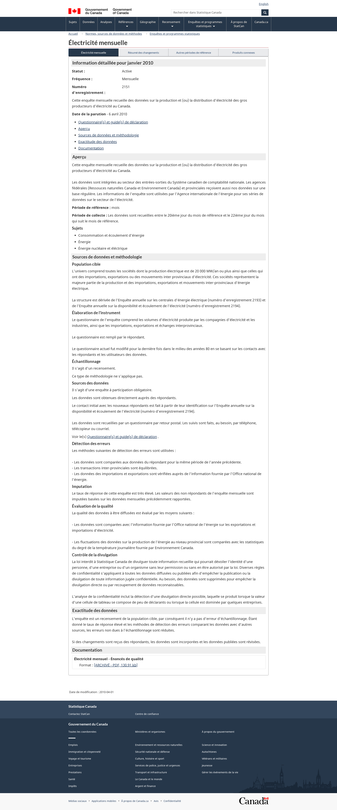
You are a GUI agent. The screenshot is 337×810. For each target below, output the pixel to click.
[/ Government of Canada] (100, 11)
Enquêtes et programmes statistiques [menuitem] (205, 24)
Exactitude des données (97, 141)
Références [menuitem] (125, 22)
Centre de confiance (147, 714)
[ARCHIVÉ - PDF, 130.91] (116, 665)
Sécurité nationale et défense (152, 751)
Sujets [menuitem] (73, 22)
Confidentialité (172, 801)
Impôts (72, 786)
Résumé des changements (143, 52)
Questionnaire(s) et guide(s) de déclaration (113, 122)
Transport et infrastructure (151, 772)
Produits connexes (243, 52)
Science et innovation (214, 745)
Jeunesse (207, 765)
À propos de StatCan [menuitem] (239, 24)
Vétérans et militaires (214, 758)
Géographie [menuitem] (148, 22)
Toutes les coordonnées (82, 731)
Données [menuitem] (89, 22)
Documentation (91, 148)
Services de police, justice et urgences (157, 765)
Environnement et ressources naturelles (158, 745)
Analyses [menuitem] (106, 22)
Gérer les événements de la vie (220, 772)
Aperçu (84, 128)
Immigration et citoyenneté (84, 751)
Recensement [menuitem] (171, 22)
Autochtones (209, 751)
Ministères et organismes (150, 731)
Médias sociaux (77, 801)
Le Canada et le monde (148, 779)
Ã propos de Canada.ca (134, 801)
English (264, 4)
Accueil (73, 34)
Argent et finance (145, 786)
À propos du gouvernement (218, 731)
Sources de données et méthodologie (108, 135)
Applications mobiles (104, 801)
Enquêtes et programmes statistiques (175, 34)
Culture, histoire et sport (149, 758)
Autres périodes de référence (193, 52)
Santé (71, 779)
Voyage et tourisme (79, 758)
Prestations (75, 772)
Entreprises (75, 765)
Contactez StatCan (79, 714)
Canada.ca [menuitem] (261, 22)
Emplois (73, 745)
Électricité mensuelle (93, 52)
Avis (156, 801)
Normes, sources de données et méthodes (113, 34)
